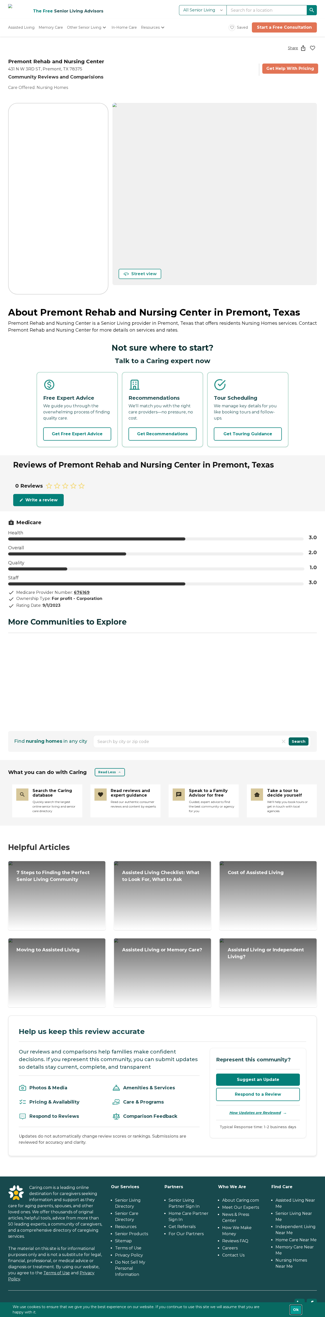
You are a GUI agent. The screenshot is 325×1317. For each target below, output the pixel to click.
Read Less (107, 772)
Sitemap (123, 1240)
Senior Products (131, 1233)
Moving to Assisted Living (48, 950)
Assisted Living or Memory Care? (162, 950)
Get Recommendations (162, 433)
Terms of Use (56, 1272)
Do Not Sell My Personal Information (130, 1268)
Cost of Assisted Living (256, 872)
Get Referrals (182, 1226)
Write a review (41, 500)
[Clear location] (284, 741)
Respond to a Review (258, 1094)
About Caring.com (240, 1200)
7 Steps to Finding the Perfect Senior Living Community (53, 876)
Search (298, 741)
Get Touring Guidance (247, 433)
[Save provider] (312, 48)
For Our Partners (186, 1233)
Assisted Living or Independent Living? (266, 953)
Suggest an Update (258, 1079)
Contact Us (233, 1255)
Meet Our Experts (240, 1207)
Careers (230, 1248)
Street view (144, 273)
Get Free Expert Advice (77, 433)
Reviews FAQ (235, 1240)
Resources (125, 1226)
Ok (296, 1309)
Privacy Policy (129, 1255)
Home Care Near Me (296, 1239)
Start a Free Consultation (284, 27)
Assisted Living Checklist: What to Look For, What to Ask (160, 876)
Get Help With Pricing (290, 68)
